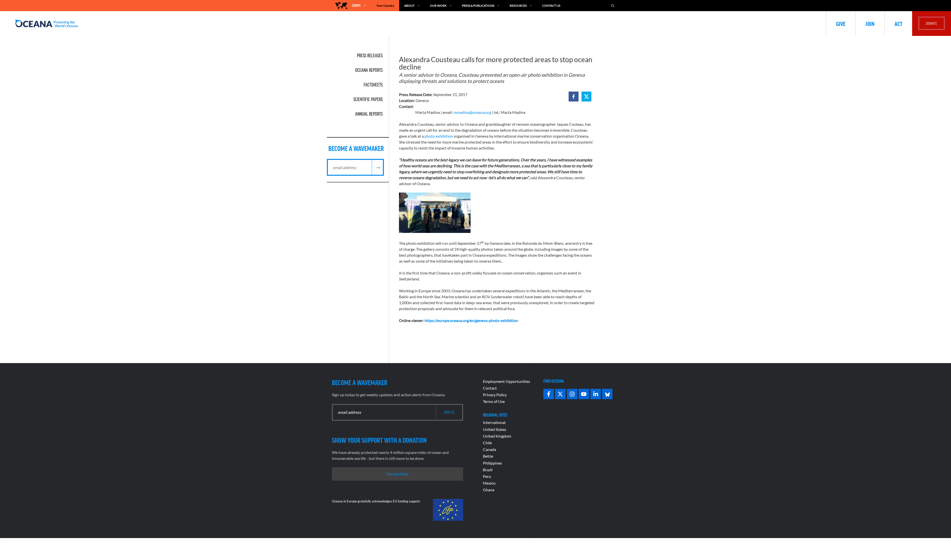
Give (840, 23)
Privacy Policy (495, 394)
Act (898, 23)
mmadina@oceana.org (472, 112)
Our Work (438, 5)
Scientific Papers (368, 99)
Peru (487, 476)
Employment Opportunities (506, 381)
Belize (488, 456)
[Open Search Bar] (612, 5)
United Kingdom (497, 436)
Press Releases (370, 55)
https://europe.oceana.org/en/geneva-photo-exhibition (471, 320)
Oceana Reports (369, 70)
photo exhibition (438, 136)
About (409, 5)
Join (870, 23)
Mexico (489, 483)
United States (494, 429)
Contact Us (551, 5)
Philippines (492, 463)
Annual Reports (369, 113)
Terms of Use (494, 401)
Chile (487, 442)
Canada (489, 449)
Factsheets (373, 84)
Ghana (488, 489)
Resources (518, 5)
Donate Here (398, 473)
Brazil (488, 469)
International (494, 422)
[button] (574, 96)
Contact (490, 388)
